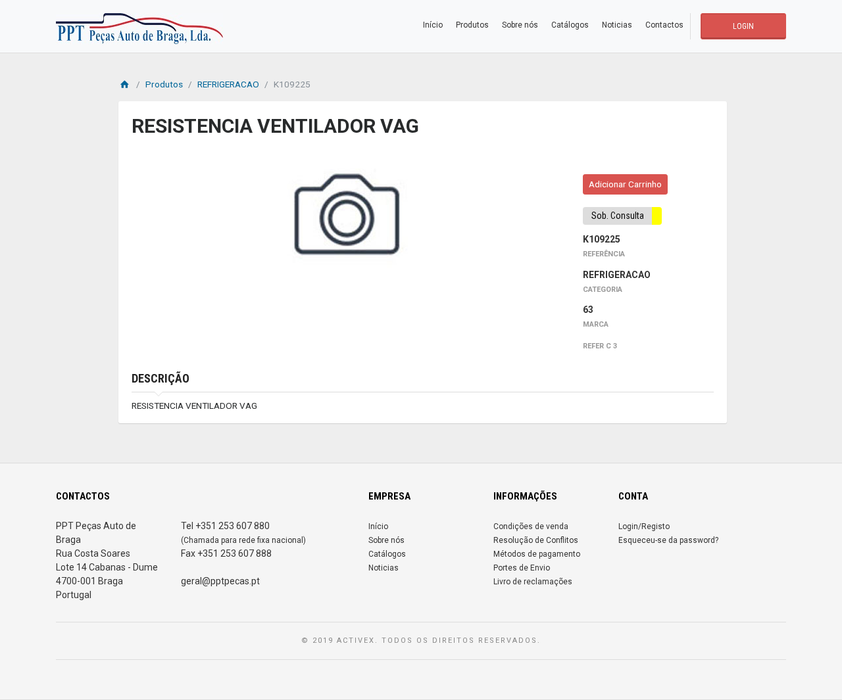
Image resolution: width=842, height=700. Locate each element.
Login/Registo (644, 526)
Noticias (617, 25)
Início (433, 25)
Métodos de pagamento (536, 554)
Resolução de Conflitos (535, 540)
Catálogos (570, 25)
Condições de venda (530, 526)
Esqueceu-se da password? (668, 540)
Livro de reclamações (532, 581)
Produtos (472, 25)
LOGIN (743, 26)
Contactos (664, 25)
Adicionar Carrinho (625, 184)
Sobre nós (520, 25)
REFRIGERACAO (228, 84)
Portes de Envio (521, 567)
